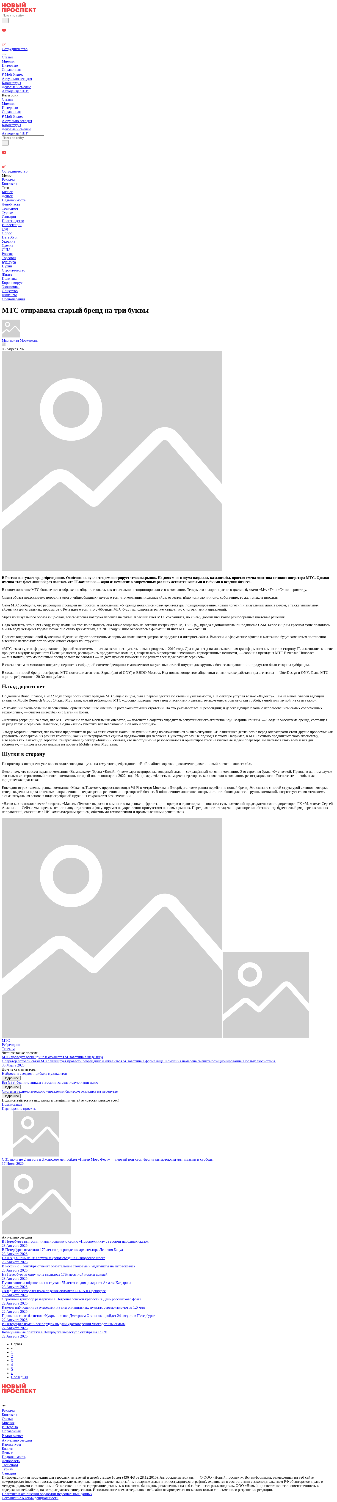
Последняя (19, 1377)
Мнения (8, 61)
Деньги (7, 196)
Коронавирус (12, 283)
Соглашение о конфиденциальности (30, 1498)
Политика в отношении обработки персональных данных (47, 1494)
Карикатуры (11, 83)
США (6, 250)
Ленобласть (11, 204)
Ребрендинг (11, 1045)
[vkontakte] (168, 40)
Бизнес (7, 192)
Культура (9, 262)
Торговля (9, 258)
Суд (5, 229)
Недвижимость (13, 200)
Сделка (7, 245)
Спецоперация (13, 299)
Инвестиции (12, 225)
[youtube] (168, 30)
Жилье (7, 274)
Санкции (9, 217)
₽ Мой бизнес (12, 74)
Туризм (7, 212)
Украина (8, 241)
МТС (6, 1040)
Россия (7, 254)
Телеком (8, 1049)
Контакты (9, 184)
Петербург (10, 237)
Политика (9, 278)
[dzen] (168, 35)
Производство (13, 221)
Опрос (7, 233)
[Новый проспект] (19, 11)
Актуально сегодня (17, 79)
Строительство (13, 270)
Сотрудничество (15, 49)
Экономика (10, 287)
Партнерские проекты (19, 1108)
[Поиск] (5, 20)
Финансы (9, 295)
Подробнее (11, 1078)
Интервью (10, 65)
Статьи (7, 57)
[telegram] (168, 25)
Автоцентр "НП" (15, 91)
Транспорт (10, 208)
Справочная (11, 69)
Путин (7, 266)
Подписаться (12, 1104)
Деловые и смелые (16, 87)
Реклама (8, 179)
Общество (10, 291)
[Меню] (4, 54)
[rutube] (168, 45)
